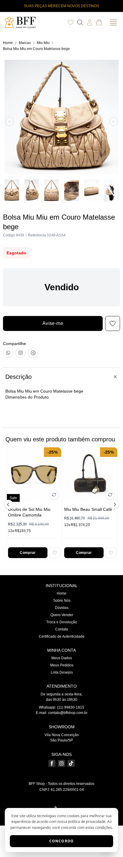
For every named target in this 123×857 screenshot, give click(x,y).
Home (8, 43)
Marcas (25, 43)
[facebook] (52, 763)
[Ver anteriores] (9, 504)
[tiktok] (71, 763)
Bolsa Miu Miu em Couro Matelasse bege (36, 49)
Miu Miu (43, 43)
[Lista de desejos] (70, 22)
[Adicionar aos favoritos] (54, 552)
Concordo (61, 841)
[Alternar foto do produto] (54, 494)
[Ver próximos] (113, 504)
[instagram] (61, 763)
